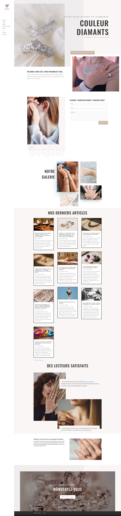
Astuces (4, 32)
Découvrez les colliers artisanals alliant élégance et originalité (91, 233)
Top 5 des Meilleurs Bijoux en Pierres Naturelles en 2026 (91, 267)
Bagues (4, 24)
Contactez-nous (67, 496)
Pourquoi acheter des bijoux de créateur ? (67, 302)
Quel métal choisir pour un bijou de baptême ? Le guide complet (91, 303)
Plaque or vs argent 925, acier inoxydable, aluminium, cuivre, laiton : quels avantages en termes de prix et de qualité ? (67, 234)
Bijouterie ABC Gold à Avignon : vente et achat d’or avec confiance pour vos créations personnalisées (43, 234)
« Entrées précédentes (38, 360)
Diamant (4, 20)
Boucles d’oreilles (6, 26)
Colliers (4, 28)
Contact (44, 513)
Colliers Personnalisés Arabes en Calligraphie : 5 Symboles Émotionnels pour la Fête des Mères (43, 270)
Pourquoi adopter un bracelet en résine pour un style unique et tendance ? (43, 343)
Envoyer (103, 122)
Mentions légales (37, 513)
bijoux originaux (89, 381)
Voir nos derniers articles (82, 52)
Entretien (5, 34)
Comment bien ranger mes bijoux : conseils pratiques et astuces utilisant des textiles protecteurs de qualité (42, 306)
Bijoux (4, 22)
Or (3, 30)
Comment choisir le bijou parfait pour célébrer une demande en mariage (67, 268)
